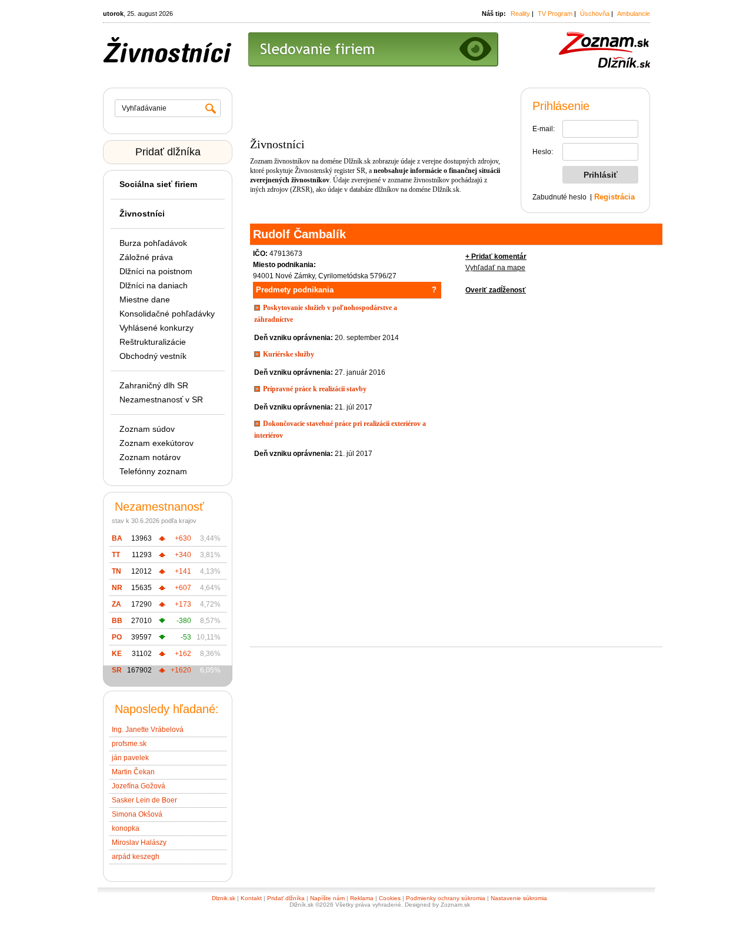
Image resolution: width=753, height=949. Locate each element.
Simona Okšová (137, 814)
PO (117, 637)
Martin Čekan (133, 772)
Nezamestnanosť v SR (161, 399)
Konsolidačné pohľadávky (167, 313)
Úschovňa (594, 13)
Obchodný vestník (152, 356)
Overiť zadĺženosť (495, 290)
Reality (520, 13)
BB (117, 621)
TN (116, 571)
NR (117, 588)
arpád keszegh (135, 857)
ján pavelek (130, 758)
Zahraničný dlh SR (153, 385)
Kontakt (251, 898)
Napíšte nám (327, 898)
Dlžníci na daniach (153, 285)
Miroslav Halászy (139, 842)
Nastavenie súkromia (519, 898)
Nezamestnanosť (159, 506)
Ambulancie (633, 13)
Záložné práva (146, 257)
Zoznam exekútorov (156, 443)
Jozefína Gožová (138, 786)
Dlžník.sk (357, 161)
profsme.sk (129, 744)
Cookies (390, 898)
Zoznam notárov (150, 457)
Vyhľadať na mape (495, 268)
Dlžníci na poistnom (155, 271)
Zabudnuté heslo (559, 197)
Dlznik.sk (223, 898)
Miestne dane (144, 299)
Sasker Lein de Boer (144, 800)
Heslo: (542, 152)
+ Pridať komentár (496, 256)
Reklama (362, 898)
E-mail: (543, 129)
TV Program (555, 13)
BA (117, 538)
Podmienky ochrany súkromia (445, 898)
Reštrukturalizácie (152, 342)
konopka (125, 828)
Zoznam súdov (147, 429)
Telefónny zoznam (153, 471)
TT (116, 555)
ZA (116, 604)
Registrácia (614, 196)
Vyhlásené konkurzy (156, 327)
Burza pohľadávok (153, 243)
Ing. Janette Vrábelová (148, 729)
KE (117, 654)
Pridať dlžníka (168, 152)
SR (117, 670)
